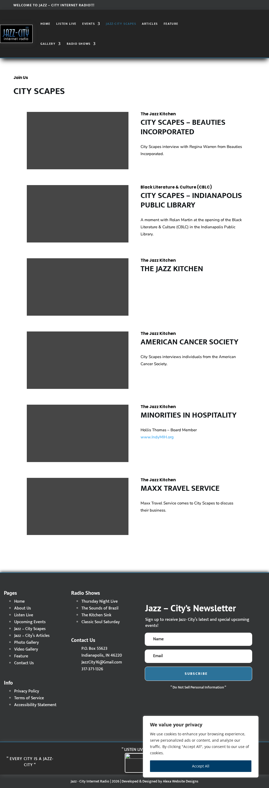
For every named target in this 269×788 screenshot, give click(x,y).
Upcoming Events (30, 622)
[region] (200, 746)
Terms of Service (29, 698)
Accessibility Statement (35, 704)
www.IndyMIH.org (157, 437)
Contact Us (24, 663)
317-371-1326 (92, 669)
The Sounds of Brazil (99, 608)
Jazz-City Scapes (121, 23)
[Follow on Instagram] (241, 5)
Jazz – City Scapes (30, 628)
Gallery (48, 43)
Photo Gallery (26, 642)
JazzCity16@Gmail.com (101, 662)
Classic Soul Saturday (100, 622)
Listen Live (66, 23)
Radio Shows (79, 43)
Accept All (200, 766)
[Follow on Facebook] (230, 5)
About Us (22, 608)
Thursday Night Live (99, 601)
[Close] (253, 720)
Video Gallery (26, 649)
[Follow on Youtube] (251, 5)
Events (88, 23)
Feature (171, 23)
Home (45, 23)
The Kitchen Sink (96, 615)
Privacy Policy (26, 691)
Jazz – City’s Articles (32, 635)
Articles (150, 23)
